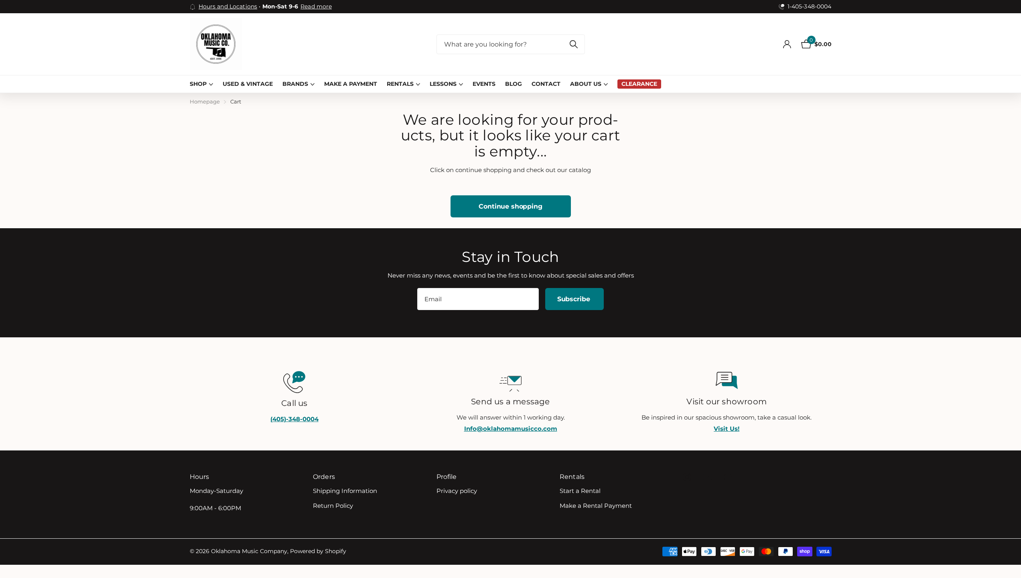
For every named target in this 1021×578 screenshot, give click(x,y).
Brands (295, 83)
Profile (446, 477)
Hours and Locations (228, 6)
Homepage (205, 101)
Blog (513, 83)
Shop (198, 83)
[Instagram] (687, 477)
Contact (546, 83)
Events (484, 83)
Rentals (400, 83)
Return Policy (333, 505)
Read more (316, 6)
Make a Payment (350, 83)
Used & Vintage (248, 83)
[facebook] (728, 477)
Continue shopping (510, 206)
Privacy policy (456, 491)
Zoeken (574, 44)
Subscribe (574, 299)
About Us (585, 83)
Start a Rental (580, 491)
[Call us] (295, 381)
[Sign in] (787, 44)
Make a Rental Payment (596, 505)
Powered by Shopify (318, 551)
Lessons (443, 83)
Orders (324, 477)
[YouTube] (707, 477)
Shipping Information (345, 491)
